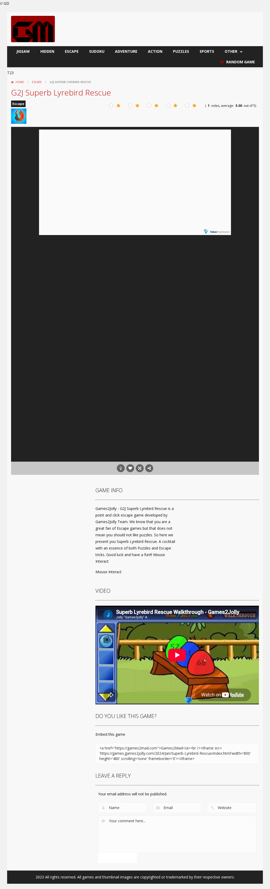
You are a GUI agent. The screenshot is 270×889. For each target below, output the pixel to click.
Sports (207, 51)
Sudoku (96, 51)
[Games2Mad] (33, 28)
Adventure (126, 51)
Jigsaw (23, 51)
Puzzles (181, 51)
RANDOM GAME (240, 61)
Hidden (47, 51)
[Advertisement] (135, 419)
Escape (72, 51)
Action (155, 51)
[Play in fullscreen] (140, 468)
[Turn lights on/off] (121, 468)
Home (20, 82)
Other (231, 51)
